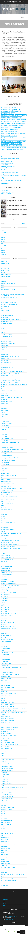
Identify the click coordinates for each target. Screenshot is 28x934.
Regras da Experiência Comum (7, 141)
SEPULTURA (3, 811)
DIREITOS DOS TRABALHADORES (6, 455)
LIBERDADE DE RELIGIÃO (5, 609)
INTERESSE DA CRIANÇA (5, 596)
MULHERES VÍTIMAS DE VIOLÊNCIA (7, 639)
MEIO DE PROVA (3, 624)
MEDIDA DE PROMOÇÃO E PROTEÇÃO (7, 622)
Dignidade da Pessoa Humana (20, 115)
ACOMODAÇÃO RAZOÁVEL (5, 279)
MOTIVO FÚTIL (3, 637)
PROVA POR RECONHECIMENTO (6, 749)
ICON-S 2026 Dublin (4, 190)
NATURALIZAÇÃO (4, 646)
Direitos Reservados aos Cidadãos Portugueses (17, 119)
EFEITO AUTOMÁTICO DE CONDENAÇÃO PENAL (8, 475)
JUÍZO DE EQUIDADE (4, 600)
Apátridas (11, 107)
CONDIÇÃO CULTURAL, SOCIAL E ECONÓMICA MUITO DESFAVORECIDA (12, 371)
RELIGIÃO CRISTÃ (4, 772)
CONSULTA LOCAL (4, 378)
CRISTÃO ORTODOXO (4, 399)
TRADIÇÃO (2, 852)
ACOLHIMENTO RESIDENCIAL (6, 277)
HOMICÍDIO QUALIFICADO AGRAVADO (7, 557)
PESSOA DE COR (4, 698)
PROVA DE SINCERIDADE (5, 746)
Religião (23, 141)
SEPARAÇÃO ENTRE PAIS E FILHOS (6, 809)
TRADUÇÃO (3, 859)
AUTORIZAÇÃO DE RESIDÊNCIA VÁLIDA (7, 321)
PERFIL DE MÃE (3, 689)
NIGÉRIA (2, 650)
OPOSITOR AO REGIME (5, 670)
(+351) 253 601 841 (9, 916)
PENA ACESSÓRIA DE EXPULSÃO (6, 678)
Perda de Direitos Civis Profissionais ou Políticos (9, 131)
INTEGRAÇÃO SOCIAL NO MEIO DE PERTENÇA (8, 592)
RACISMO (2, 755)
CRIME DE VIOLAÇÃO (4, 395)
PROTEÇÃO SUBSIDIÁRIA (5, 740)
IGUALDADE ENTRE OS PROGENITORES (7, 572)
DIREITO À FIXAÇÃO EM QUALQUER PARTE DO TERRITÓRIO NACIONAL (12, 432)
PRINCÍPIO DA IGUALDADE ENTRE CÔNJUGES (8, 720)
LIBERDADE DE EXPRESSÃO (5, 607)
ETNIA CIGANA (3, 518)
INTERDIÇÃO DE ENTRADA (5, 594)
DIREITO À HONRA (4, 434)
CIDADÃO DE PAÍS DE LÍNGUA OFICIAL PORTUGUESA (10, 356)
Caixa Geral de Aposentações (6, 111)
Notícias (4, 903)
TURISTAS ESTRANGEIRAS (5, 863)
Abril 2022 (3, 241)
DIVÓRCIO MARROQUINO (5, 468)
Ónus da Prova (20, 149)
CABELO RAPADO (4, 332)
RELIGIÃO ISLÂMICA (4, 777)
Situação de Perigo (5, 147)
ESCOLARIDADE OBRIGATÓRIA (6, 486)
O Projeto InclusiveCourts (7, 897)
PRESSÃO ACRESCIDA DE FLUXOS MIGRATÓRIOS (9, 706)
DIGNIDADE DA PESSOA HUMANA (7, 423)
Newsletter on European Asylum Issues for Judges (9, 171)
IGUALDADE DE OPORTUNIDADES (6, 566)
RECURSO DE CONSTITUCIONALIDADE (7, 759)
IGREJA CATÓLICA (4, 561)
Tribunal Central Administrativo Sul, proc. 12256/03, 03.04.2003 (15, 201)
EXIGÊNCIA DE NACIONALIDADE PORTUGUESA (8, 525)
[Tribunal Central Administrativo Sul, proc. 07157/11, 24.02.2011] (3, 206)
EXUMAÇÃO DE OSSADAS (5, 536)
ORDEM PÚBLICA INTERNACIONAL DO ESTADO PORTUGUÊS (11, 674)
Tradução (3, 149)
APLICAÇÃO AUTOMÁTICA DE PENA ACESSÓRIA (9, 298)
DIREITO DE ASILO (4, 445)
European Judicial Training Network (6, 183)
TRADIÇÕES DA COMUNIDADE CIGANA (7, 857)
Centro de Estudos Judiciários (5, 160)
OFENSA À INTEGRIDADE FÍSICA (6, 663)
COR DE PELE (3, 388)
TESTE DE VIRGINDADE (5, 839)
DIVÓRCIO (2, 466)
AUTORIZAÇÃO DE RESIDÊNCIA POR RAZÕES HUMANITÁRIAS (11, 319)
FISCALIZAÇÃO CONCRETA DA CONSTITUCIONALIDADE (10, 544)
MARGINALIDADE (4, 618)
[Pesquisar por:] (14, 223)
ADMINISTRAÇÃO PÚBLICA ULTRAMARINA (8, 283)
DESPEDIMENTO (3, 412)
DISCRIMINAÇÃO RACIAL (5, 462)
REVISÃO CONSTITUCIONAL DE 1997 (7, 796)
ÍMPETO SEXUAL (3, 577)
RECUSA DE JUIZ (3, 762)
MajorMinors (3, 156)
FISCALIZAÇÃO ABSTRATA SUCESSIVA (7, 542)
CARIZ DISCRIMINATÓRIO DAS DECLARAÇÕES (8, 339)
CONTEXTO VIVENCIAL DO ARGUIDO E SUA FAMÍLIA (9, 382)
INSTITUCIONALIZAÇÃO (5, 590)
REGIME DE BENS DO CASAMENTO (7, 768)
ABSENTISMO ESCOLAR (5, 264)
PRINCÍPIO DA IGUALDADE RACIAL (7, 723)
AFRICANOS (3, 287)
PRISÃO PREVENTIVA (4, 731)
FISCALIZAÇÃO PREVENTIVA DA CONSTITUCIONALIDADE (10, 549)
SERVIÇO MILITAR (4, 818)
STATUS (2, 826)
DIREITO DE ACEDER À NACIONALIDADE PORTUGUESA (10, 442)
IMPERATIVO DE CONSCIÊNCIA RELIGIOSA (8, 574)
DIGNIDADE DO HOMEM (5, 425)
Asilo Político (16, 107)
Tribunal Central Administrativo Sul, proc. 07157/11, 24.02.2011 (16, 205)
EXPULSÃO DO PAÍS (4, 527)
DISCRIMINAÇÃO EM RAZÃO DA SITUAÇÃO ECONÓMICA (10, 458)
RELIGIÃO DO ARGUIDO (5, 774)
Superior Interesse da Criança (15, 147)
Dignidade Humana (5, 117)
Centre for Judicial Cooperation (6, 178)
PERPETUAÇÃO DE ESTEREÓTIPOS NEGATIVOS (8, 693)
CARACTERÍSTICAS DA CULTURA (6, 336)
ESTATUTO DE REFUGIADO (5, 501)
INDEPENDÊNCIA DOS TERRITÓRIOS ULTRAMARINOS (10, 585)
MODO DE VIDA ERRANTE (5, 633)
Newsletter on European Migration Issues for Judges (9, 172)
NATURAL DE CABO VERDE (5, 644)
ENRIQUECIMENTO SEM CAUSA (6, 481)
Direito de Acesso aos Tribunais (15, 117)
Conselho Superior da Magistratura (6, 161)
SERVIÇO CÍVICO (3, 816)
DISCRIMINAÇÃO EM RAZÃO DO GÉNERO (8, 460)
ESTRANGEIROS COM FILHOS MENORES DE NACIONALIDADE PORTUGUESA (13, 512)
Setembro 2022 (3, 233)
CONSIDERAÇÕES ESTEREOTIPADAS (7, 375)
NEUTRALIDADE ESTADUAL (5, 648)
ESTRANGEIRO (3, 507)
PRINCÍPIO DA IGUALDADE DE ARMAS (7, 718)
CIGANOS (2, 365)
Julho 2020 (3, 250)
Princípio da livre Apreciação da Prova (18, 133)
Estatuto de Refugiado (21, 121)
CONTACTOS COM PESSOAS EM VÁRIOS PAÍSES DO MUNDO (11, 380)
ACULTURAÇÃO (3, 281)
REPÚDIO (2, 785)
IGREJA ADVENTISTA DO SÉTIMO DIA (7, 559)
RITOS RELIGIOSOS (4, 800)
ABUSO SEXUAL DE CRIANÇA (6, 266)
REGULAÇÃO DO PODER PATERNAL (7, 770)
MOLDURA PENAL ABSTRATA (6, 635)
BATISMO (2, 328)
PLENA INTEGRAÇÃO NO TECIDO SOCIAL (7, 702)
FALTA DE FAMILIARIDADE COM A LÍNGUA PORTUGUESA (10, 540)
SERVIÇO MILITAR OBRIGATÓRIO (6, 820)
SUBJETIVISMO (3, 829)
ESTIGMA (2, 505)
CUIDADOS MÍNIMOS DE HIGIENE (6, 401)
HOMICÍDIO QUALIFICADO (5, 555)
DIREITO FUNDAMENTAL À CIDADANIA (7, 447)
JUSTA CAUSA (3, 603)
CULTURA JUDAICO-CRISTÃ (5, 408)
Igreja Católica (4, 125)
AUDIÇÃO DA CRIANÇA (5, 317)
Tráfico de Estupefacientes (11, 149)
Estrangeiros (10, 123)
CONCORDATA (3, 369)
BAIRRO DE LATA (4, 326)
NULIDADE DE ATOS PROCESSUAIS (7, 657)
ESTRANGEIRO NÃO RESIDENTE (6, 510)
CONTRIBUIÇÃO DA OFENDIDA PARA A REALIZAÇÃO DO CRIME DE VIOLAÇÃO (14, 384)
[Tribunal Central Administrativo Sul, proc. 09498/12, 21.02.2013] (3, 215)
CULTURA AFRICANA (4, 406)
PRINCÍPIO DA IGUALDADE (5, 716)
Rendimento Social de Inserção (16, 143)
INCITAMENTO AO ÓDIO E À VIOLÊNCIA (7, 581)
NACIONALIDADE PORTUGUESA (6, 642)
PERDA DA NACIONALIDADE (5, 685)
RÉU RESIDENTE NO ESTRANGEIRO (7, 794)
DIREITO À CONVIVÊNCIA (5, 427)
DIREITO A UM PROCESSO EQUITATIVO (7, 438)
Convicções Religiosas (5, 113)
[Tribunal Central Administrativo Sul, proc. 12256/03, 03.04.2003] (3, 201)
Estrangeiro (3, 123)
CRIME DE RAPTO (4, 393)
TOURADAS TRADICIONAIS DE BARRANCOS (8, 844)
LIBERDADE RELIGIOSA (5, 611)
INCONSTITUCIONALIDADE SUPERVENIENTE (8, 583)
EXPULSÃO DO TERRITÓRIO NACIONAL (7, 529)
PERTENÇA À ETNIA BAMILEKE (6, 696)
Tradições (24, 147)
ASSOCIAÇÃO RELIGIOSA (5, 311)
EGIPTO (2, 477)
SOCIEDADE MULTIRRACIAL (5, 822)
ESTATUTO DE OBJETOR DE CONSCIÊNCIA (8, 499)
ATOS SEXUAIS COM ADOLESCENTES (7, 315)
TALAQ (2, 835)
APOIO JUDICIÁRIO (4, 300)
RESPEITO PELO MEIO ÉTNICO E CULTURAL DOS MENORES (11, 790)
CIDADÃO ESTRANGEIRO (5, 358)
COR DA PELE (3, 386)
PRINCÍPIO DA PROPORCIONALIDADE (7, 725)
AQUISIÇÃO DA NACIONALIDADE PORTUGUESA (9, 302)
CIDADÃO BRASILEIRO (4, 354)
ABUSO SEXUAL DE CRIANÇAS (6, 268)
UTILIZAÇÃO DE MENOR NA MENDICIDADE (8, 868)
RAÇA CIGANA (3, 753)
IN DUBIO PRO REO (4, 579)
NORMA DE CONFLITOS (5, 655)
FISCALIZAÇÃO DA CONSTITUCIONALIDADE (8, 546)
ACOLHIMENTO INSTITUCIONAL (6, 274)
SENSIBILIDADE (3, 805)
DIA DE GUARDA (3, 417)
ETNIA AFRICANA (4, 514)
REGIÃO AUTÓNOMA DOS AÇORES (7, 766)
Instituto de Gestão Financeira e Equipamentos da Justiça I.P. (11, 158)
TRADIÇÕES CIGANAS (4, 855)
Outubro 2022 (3, 230)
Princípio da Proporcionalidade (7, 135)
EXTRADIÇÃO (3, 531)
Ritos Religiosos (4, 145)
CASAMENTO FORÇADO (5, 345)
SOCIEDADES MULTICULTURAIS (6, 824)
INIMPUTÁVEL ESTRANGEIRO (6, 587)
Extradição (22, 123)
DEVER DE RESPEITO (4, 414)
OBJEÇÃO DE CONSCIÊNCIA (5, 659)
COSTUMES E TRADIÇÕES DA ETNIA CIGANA (8, 391)
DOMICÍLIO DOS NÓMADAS (5, 471)
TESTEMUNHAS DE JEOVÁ (5, 842)
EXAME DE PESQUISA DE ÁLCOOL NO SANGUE (8, 523)
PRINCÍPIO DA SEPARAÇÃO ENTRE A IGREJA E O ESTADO (10, 727)
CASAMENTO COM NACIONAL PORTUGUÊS (8, 343)
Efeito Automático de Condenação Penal (8, 121)
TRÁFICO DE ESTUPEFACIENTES (6, 861)
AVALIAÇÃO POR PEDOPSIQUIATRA (7, 324)
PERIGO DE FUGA (4, 691)
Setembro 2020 (3, 245)
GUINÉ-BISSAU (3, 553)
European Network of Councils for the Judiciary (8, 166)
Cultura (13, 113)
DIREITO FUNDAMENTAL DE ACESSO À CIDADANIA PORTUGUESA (12, 449)
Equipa (4, 901)
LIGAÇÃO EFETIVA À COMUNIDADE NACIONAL (8, 613)
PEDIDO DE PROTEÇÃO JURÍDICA (6, 676)
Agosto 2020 (3, 248)
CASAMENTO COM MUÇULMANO (6, 341)
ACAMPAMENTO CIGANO (5, 270)
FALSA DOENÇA (3, 538)
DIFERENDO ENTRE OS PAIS (5, 419)
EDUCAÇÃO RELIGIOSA (5, 473)
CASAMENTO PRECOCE (5, 347)
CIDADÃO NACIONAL (4, 360)
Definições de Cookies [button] (11, 931)
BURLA (2, 330)
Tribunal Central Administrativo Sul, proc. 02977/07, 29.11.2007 (17, 209)
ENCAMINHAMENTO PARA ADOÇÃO (7, 479)
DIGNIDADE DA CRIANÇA (5, 421)
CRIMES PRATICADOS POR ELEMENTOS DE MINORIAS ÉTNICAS (11, 397)
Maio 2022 (3, 239)
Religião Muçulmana (5, 143)
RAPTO (2, 757)
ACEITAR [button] (19, 931)
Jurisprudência (5, 899)
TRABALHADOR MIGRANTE (5, 848)
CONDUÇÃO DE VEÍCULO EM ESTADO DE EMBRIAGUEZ (10, 373)
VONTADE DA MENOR (4, 885)
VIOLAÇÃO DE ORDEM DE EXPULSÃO (7, 878)
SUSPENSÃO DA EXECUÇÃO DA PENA (7, 833)
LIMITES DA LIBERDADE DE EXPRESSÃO (7, 616)
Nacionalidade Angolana (5, 127)
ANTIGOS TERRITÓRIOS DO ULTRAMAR (7, 292)
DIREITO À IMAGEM (4, 436)
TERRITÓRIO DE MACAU (5, 837)
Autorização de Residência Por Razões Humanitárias (10, 109)
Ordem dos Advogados (4, 164)
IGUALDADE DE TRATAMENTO (6, 568)
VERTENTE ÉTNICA (4, 872)
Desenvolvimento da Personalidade (7, 115)
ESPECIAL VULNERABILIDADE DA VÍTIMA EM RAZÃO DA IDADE (11, 488)
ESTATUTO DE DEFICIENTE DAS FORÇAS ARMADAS (9, 497)
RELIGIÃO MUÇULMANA (5, 779)
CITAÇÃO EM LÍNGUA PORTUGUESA (7, 367)
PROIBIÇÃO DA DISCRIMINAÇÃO (6, 733)
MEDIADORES (3, 620)
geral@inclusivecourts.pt (9, 919)
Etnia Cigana (16, 123)
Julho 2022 (3, 235)
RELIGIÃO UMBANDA (4, 781)
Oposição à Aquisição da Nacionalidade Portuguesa (10, 129)
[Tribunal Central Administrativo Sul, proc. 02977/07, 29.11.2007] (3, 211)
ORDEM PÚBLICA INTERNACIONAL (7, 672)
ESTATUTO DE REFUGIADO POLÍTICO (7, 503)
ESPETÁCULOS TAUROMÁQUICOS (6, 492)
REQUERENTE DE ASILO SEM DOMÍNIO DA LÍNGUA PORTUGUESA (12, 787)
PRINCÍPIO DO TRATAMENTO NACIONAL (7, 729)
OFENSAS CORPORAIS (4, 665)
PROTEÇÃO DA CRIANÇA (5, 738)
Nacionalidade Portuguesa (16, 127)
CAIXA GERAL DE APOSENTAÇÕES (6, 334)
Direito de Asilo (4, 119)
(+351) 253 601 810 (17, 916)
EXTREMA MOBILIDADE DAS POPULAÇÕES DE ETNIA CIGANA (11, 533)
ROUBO (2, 803)
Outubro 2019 (3, 254)
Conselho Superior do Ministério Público (7, 163)
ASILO (2, 308)
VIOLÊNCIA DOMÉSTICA (5, 883)
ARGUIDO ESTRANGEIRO (5, 306)
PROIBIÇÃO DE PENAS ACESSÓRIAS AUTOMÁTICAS (9, 736)
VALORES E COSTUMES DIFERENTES (7, 870)
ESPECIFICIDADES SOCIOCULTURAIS (7, 490)
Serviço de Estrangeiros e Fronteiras (15, 145)
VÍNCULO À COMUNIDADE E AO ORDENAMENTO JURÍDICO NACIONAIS (12, 874)
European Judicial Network (5, 167)
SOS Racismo (3, 169)
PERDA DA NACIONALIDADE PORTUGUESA (8, 687)
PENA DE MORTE (4, 680)
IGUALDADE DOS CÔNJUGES (5, 570)
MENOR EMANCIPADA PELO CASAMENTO (8, 626)
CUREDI (2, 174)
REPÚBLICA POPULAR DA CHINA (6, 783)
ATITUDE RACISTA (4, 313)
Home (4, 894)
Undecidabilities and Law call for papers (7, 192)
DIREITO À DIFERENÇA (4, 430)
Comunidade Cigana (17, 111)
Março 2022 (3, 243)
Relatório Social (17, 141)
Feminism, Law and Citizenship (6, 193)
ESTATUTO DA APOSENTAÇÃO (6, 494)
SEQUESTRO (3, 813)
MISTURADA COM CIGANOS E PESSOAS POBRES (9, 629)
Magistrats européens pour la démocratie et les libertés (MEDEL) (11, 180)
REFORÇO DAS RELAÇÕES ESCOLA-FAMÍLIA (8, 764)
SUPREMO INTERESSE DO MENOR (6, 831)
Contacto (4, 905)
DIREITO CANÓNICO (4, 440)
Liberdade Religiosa (12, 125)
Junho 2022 (3, 237)
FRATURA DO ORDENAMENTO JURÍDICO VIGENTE (9, 551)
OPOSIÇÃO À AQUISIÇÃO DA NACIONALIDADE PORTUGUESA (11, 667)
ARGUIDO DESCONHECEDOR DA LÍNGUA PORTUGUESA (10, 304)
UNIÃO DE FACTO (4, 865)
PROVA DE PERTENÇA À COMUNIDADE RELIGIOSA (9, 744)
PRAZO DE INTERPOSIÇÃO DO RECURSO (8, 704)
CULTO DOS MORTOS (4, 404)
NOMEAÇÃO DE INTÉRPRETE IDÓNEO (7, 652)
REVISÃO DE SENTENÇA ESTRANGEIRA (7, 798)
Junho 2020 (3, 252)
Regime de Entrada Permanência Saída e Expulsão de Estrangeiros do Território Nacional (14, 138)
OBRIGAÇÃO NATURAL (5, 661)
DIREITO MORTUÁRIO (4, 453)
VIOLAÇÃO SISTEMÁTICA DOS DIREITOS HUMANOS (9, 880)
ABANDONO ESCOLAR (4, 261)
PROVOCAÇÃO (3, 751)
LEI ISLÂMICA (3, 605)
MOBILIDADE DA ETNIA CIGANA (6, 631)
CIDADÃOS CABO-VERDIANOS (6, 362)
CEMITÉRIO (3, 352)
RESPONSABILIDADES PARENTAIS (6, 792)
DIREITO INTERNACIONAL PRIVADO (7, 451)
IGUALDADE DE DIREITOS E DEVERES (7, 564)
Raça (15, 135)
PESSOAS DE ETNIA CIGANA (5, 700)
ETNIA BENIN (3, 516)
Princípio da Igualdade (5, 133)
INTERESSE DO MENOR (5, 598)
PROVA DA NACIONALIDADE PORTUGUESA (8, 742)
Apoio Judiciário (4, 107)
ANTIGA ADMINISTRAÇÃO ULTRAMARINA (8, 289)
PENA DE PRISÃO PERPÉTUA (5, 683)
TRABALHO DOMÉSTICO (5, 850)
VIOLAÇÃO (2, 876)
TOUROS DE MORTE (4, 846)
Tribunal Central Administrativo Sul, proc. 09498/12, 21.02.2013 (17, 214)
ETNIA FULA (3, 520)
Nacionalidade (20, 125)
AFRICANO (2, 285)
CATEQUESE (3, 349)
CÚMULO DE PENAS (4, 410)
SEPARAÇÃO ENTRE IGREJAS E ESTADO (7, 807)
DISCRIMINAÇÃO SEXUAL (5, 464)
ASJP (2, 182)
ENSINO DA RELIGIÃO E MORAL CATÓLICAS (8, 484)
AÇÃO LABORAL (3, 272)
